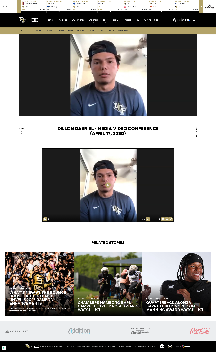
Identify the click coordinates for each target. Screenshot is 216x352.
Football (13, 288)
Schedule (37, 30)
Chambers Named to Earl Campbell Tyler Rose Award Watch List (107, 306)
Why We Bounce (151, 20)
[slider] (94, 219)
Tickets (128, 20)
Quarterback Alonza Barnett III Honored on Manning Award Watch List (175, 306)
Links (33, 12)
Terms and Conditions (99, 346)
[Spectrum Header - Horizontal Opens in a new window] (181, 20)
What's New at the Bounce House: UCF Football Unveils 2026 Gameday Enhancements (37, 298)
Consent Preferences (83, 346)
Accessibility (152, 346)
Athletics (93, 20)
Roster (49, 30)
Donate (116, 20)
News (92, 30)
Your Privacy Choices (124, 346)
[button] (19, 6)
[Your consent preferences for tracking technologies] (4, 348)
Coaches (60, 30)
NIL (137, 20)
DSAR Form (111, 346)
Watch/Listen (78, 20)
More (110, 30)
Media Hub (81, 30)
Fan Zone (63, 20)
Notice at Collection (139, 346)
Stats (70, 30)
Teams (50, 20)
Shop (105, 20)
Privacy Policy (69, 346)
